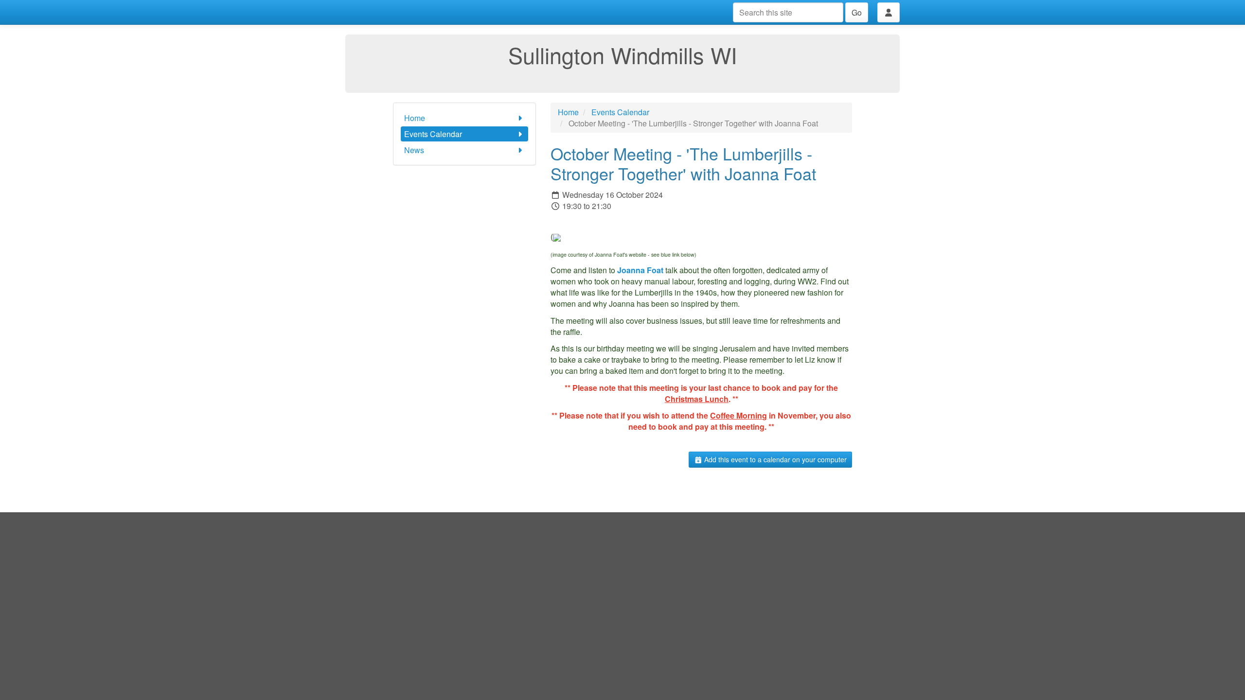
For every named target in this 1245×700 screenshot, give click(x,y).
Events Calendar (433, 134)
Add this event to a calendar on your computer (774, 459)
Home (414, 117)
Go (857, 12)
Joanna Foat (640, 270)
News (414, 150)
